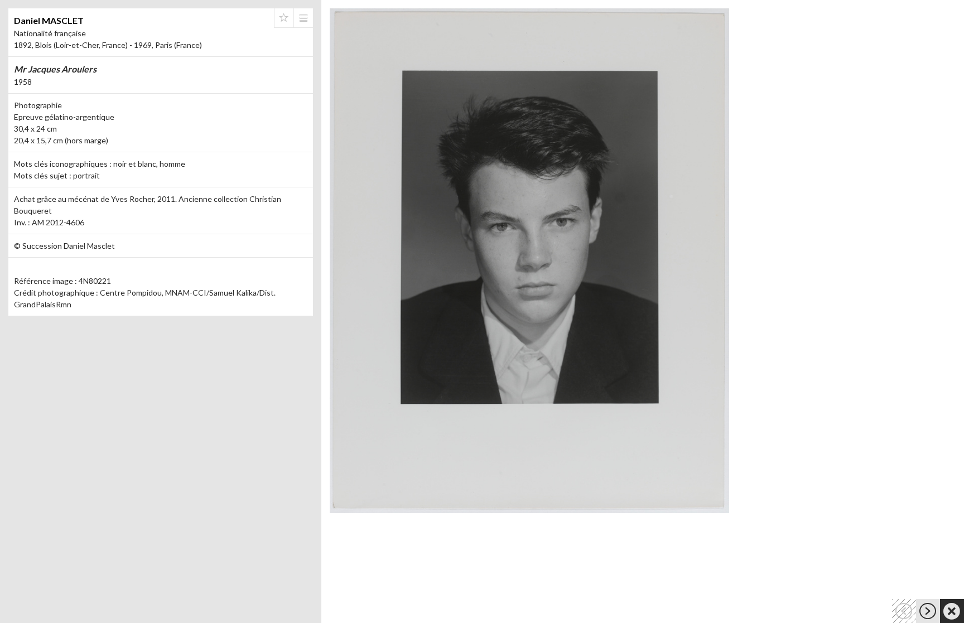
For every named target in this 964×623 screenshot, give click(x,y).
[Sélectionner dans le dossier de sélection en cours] (283, 17)
